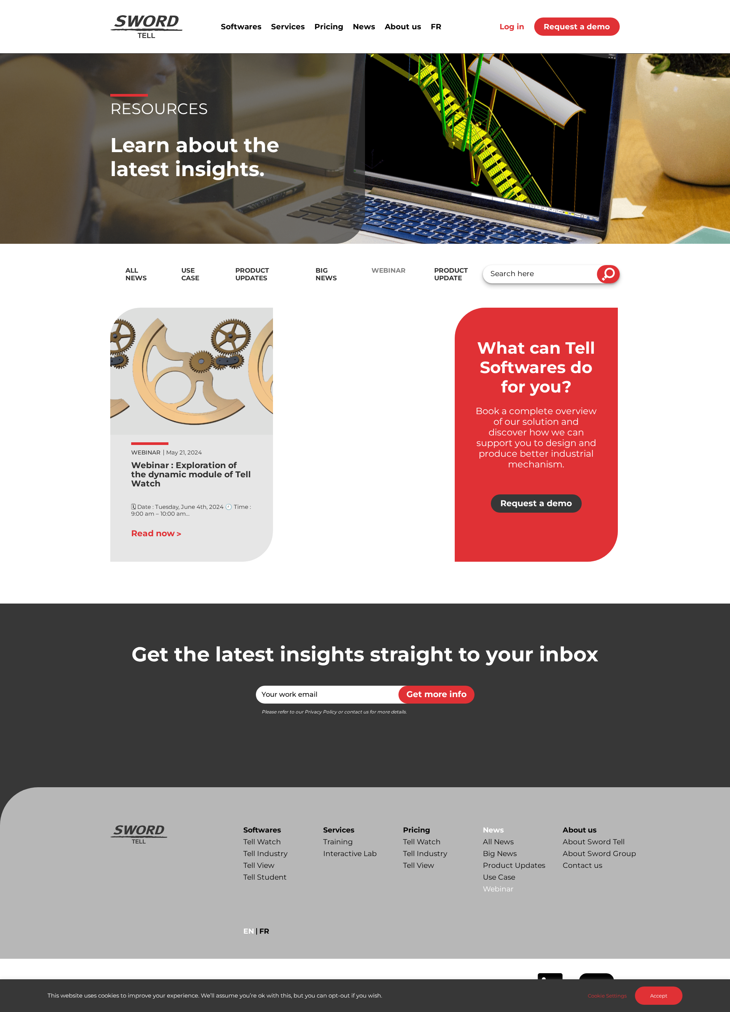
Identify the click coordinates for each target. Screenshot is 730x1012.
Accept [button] (658, 996)
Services (338, 830)
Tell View (259, 865)
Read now (153, 533)
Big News (326, 274)
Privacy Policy (321, 712)
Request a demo (577, 26)
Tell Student (265, 877)
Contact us (582, 865)
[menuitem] (246, 26)
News (493, 830)
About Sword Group (599, 853)
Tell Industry (265, 853)
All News (136, 274)
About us (580, 830)
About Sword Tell (594, 841)
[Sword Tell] (146, 26)
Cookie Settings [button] (607, 996)
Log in (512, 26)
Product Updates (252, 274)
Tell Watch (262, 841)
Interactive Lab (350, 853)
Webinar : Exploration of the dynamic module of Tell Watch (191, 474)
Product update (451, 274)
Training (338, 841)
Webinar (388, 270)
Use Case (190, 274)
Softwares (262, 830)
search (608, 274)
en (248, 931)
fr (264, 931)
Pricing (416, 830)
